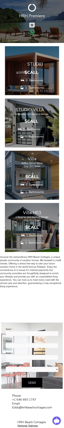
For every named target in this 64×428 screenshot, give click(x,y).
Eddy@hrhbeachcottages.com (32, 407)
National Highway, (27, 426)
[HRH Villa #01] (32, 175)
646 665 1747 (26, 400)
